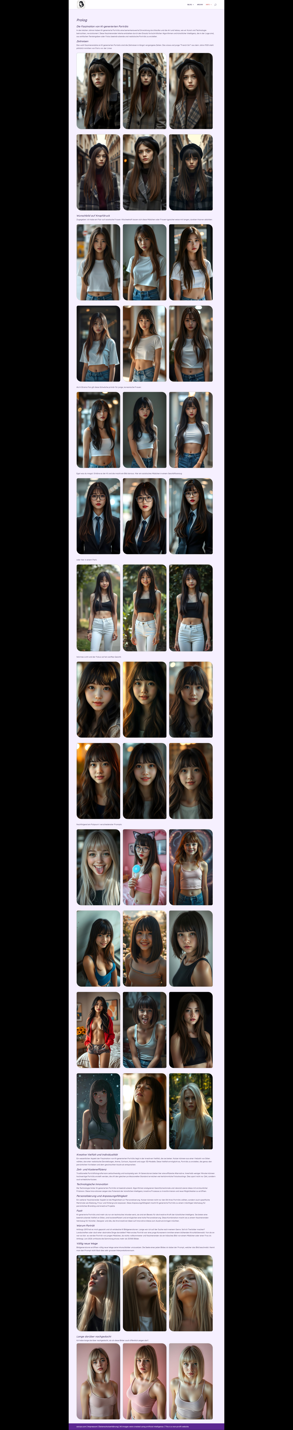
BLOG (189, 5)
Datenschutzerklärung (108, 1426)
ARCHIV (200, 5)
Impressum (92, 1426)
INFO (208, 5)
